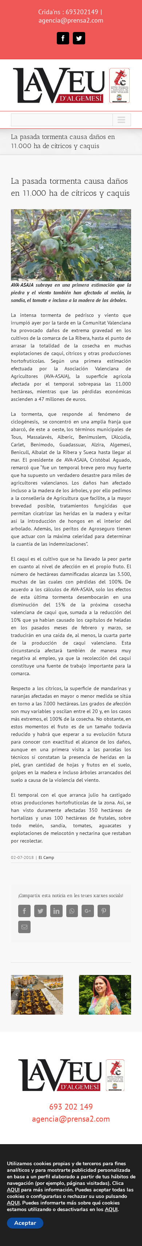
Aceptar (25, 1223)
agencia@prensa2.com (71, 20)
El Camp (46, 857)
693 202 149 (71, 1107)
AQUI (13, 1190)
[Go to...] (71, 120)
